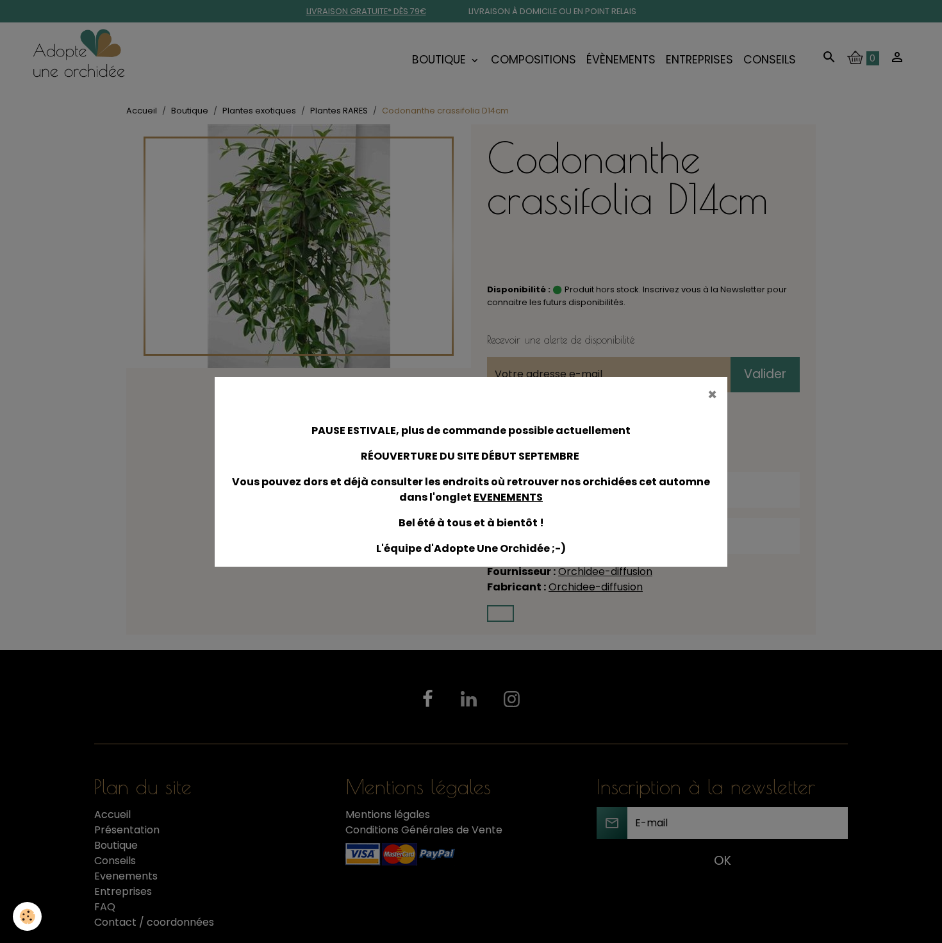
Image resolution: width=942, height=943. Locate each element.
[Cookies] (27, 916)
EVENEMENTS (508, 497)
